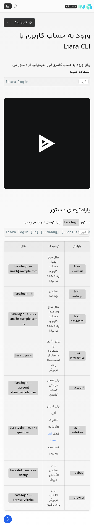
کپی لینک (20, 22)
